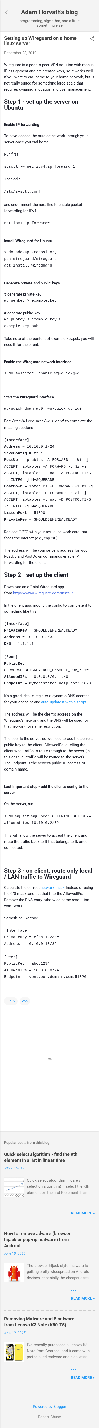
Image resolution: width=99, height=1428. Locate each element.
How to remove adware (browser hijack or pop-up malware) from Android (37, 1239)
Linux (10, 1001)
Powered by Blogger (49, 1406)
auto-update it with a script (63, 702)
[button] (92, 39)
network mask (53, 887)
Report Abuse (49, 1417)
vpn (25, 1001)
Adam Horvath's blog (49, 12)
